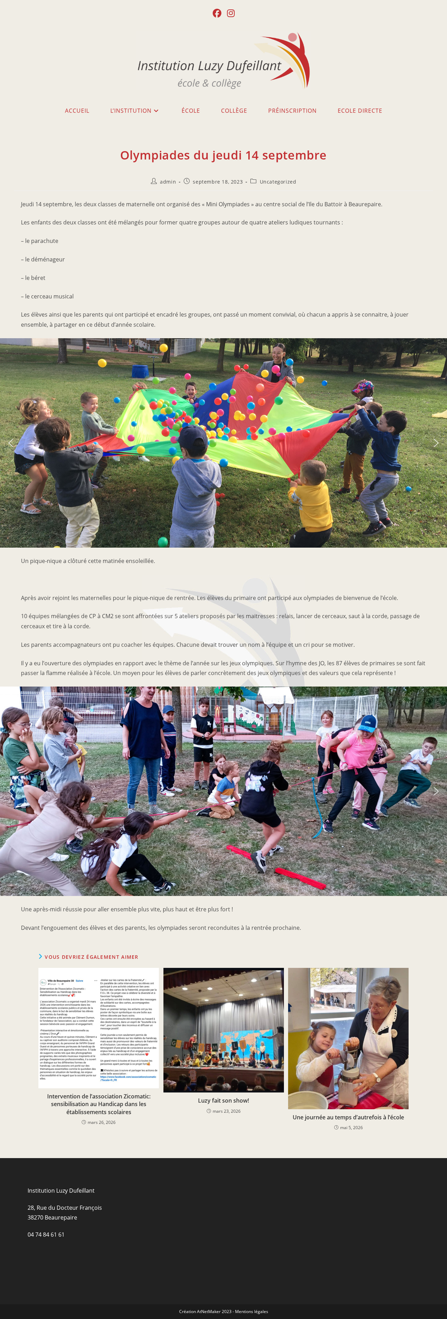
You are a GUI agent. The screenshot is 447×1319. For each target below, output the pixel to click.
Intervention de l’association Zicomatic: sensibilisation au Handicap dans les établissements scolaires (99, 1104)
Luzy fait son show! (223, 1100)
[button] (10, 443)
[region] (223, 443)
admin (168, 181)
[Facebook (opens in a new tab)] (217, 13)
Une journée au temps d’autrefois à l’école (348, 1117)
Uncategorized (278, 181)
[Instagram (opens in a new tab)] (230, 13)
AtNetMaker (209, 1311)
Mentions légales (251, 1311)
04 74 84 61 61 (46, 1234)
